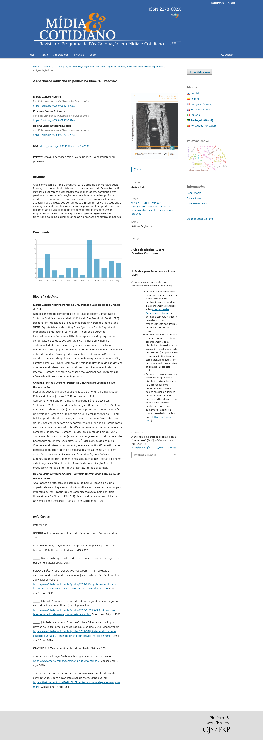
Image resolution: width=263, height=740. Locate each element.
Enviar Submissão (199, 72)
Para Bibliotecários (197, 203)
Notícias (79, 54)
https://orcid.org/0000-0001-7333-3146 (54, 120)
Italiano (195, 115)
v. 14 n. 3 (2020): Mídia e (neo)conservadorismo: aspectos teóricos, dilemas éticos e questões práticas (109, 66)
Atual (31, 54)
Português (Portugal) (203, 125)
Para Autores (194, 198)
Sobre (93, 54)
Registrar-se (217, 2)
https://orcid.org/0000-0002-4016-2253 (54, 134)
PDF (139, 169)
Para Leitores (194, 192)
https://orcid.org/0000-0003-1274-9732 (54, 105)
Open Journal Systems (200, 218)
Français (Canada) (201, 104)
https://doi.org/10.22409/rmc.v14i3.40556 (64, 146)
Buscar (228, 54)
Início (36, 66)
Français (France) (201, 109)
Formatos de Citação (145, 454)
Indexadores (61, 54)
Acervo (44, 54)
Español (195, 98)
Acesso (231, 2)
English (195, 93)
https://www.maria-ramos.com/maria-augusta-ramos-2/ (67, 660)
